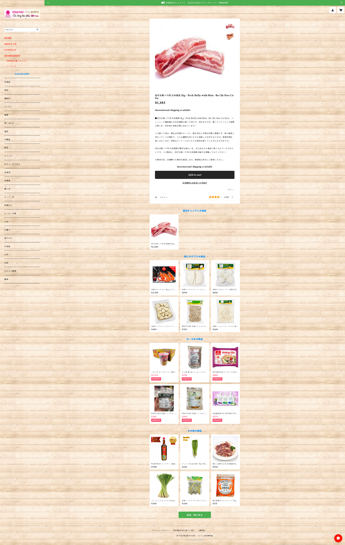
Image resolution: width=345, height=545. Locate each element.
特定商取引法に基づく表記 (183, 530)
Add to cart (194, 174)
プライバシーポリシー (160, 530)
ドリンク (8, 156)
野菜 (6, 148)
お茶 (6, 222)
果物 (6, 90)
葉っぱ (7, 189)
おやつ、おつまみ (12, 164)
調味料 (7, 98)
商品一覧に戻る (195, 515)
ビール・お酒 (10, 213)
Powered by (191, 540)
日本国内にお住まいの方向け (194, 183)
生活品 (7, 246)
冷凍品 (7, 82)
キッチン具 (9, 197)
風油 (6, 279)
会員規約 (201, 530)
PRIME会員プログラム (16, 61)
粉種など (8, 205)
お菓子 (7, 230)
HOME (8, 38)
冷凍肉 (7, 172)
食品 (6, 131)
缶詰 (6, 263)
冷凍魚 (7, 180)
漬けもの (8, 238)
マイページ (11, 66)
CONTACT (10, 50)
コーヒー (8, 106)
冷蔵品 (7, 139)
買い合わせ (9, 123)
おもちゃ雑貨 (10, 271)
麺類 (6, 115)
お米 (6, 254)
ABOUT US (10, 44)
